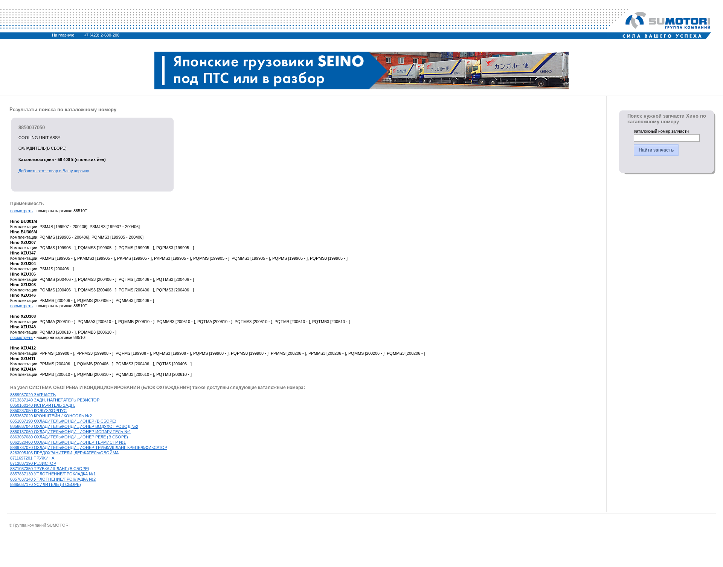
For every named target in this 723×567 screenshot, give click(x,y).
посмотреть (21, 210)
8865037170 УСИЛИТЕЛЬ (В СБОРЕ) (45, 484)
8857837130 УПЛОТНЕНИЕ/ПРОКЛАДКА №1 (53, 474)
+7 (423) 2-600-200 (101, 35)
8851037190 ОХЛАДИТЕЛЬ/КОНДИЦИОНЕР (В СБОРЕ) (63, 421)
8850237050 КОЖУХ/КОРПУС (38, 410)
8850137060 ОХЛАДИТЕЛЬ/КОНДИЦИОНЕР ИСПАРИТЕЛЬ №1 (70, 431)
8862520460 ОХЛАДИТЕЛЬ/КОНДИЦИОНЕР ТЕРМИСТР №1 (68, 442)
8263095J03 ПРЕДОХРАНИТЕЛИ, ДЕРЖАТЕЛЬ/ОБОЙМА (64, 453)
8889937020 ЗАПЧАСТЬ (33, 394)
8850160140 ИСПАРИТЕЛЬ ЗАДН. (42, 405)
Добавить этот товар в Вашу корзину (53, 171)
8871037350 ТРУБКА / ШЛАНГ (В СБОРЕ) (49, 468)
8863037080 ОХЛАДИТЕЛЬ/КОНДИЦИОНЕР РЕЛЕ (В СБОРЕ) (69, 437)
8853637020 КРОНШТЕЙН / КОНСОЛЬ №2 (51, 416)
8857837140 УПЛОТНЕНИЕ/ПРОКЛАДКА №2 (53, 479)
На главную (63, 35)
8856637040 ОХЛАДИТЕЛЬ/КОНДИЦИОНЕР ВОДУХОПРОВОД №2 (74, 426)
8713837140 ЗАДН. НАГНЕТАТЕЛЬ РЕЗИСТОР (54, 400)
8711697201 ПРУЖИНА (32, 458)
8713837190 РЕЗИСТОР (33, 463)
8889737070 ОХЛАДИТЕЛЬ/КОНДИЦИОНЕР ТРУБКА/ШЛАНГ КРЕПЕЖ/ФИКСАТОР (88, 447)
